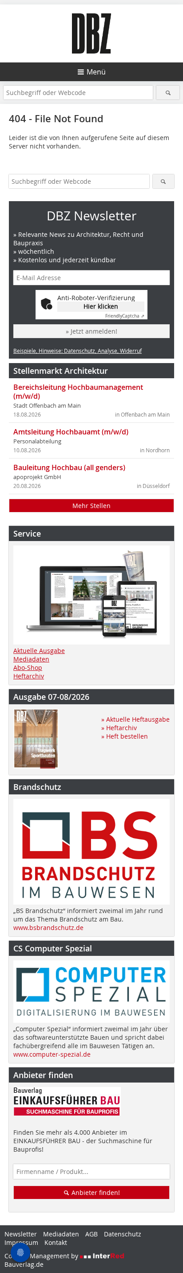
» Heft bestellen (124, 736)
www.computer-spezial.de (52, 1054)
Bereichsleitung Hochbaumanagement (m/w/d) (78, 391)
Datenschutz (122, 1234)
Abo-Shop (27, 667)
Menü (96, 72)
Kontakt (55, 1242)
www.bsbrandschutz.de (48, 927)
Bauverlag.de (24, 1264)
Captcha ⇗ (124, 316)
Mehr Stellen (91, 505)
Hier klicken (101, 306)
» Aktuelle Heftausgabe (135, 719)
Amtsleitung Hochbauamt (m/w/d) (70, 432)
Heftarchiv (28, 676)
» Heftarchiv (119, 727)
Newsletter (20, 1234)
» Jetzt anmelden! (91, 331)
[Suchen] (167, 92)
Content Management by (42, 1256)
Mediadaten (31, 659)
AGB (91, 1234)
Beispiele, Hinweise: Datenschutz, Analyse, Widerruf (77, 350)
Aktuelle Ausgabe (39, 650)
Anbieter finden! (95, 1192)
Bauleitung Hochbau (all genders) (69, 467)
